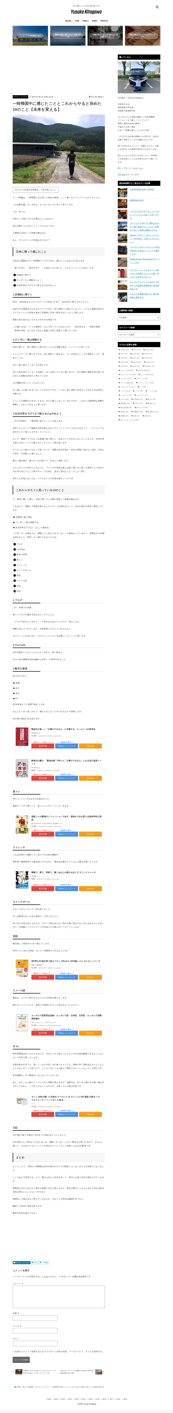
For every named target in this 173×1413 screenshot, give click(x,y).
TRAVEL (68, 21)
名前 (16, 1313)
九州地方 (138, 399)
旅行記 (125, 412)
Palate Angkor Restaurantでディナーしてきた (145, 261)
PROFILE (104, 21)
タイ (142, 387)
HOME (18, 1387)
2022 (148, 358)
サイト (16, 1339)
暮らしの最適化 (28, 1387)
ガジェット (142, 379)
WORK (94, 21)
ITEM (77, 21)
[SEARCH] (157, 6)
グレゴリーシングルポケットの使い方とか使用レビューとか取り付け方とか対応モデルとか (144, 273)
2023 (125, 362)
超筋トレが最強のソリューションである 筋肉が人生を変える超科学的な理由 (66, 818)
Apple (136, 366)
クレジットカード (146, 383)
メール (17, 1326)
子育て (139, 403)
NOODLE (150, 366)
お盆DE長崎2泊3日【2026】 (142, 189)
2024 (137, 362)
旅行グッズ (142, 407)
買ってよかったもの (130, 420)
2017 (124, 354)
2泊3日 (125, 350)
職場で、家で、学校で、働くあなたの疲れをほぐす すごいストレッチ (63, 872)
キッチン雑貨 (127, 383)
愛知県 (152, 403)
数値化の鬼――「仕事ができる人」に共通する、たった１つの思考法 (63, 729)
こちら (140, 168)
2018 (135, 354)
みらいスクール (128, 374)
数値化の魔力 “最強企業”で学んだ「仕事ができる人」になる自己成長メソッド (66, 762)
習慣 (148, 416)
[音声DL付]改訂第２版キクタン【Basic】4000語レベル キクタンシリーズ (65, 961)
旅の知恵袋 (126, 407)
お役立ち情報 (144, 370)
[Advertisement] (59, 72)
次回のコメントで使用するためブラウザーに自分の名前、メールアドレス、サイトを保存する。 (59, 1351)
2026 (124, 366)
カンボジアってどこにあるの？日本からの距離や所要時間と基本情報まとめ (144, 285)
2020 (124, 358)
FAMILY (85, 21)
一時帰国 (45, 1262)
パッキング (126, 395)
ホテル (125, 399)
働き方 (152, 399)
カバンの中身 (146, 374)
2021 (135, 358)
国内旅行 (125, 403)
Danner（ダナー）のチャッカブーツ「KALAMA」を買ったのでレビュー (145, 238)
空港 (136, 416)
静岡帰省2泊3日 (137, 200)
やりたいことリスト (20, 97)
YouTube (121, 175)
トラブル (125, 391)
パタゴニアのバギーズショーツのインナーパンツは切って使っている (144, 214)
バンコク (152, 391)
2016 (149, 350)
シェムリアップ (128, 387)
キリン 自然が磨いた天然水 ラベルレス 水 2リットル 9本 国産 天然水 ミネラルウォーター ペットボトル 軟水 (65, 1098)
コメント (18, 1283)
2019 (36, 1262)
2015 (137, 350)
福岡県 (125, 416)
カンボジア (126, 379)
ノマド (139, 391)
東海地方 (138, 412)
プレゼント (142, 395)
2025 (150, 362)
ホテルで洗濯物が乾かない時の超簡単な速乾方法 (144, 296)
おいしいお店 (127, 370)
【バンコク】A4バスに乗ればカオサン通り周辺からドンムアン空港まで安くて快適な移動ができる (145, 226)
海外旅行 (153, 412)
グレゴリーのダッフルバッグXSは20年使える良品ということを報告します (145, 250)
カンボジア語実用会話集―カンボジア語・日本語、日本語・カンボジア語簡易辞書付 (66, 1017)
